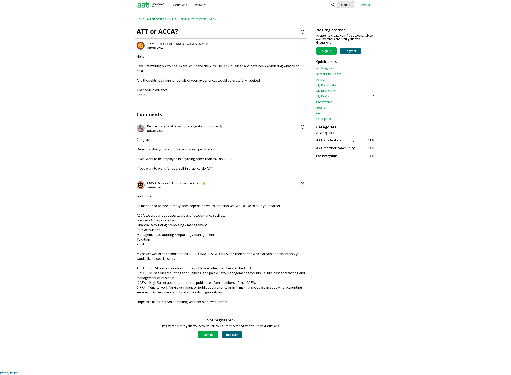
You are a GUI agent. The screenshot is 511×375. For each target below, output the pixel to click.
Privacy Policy (9, 373)
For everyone (345, 156)
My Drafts (345, 96)
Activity (320, 79)
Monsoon (152, 126)
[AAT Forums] (150, 5)
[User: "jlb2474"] (141, 185)
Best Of (321, 107)
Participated (324, 119)
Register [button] (232, 335)
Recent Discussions (328, 74)
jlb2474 (151, 183)
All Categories (325, 68)
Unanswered (324, 102)
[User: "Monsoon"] (141, 128)
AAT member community (345, 148)
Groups (321, 113)
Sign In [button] (208, 335)
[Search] (333, 4)
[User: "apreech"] (141, 46)
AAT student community (345, 140)
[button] (302, 32)
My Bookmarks (345, 85)
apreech (152, 43)
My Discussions (326, 91)
